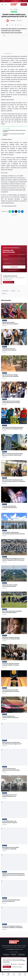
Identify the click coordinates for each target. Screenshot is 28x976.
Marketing (22, 964)
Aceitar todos (7, 966)
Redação (13, 20)
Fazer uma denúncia (8, 282)
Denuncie (24, 4)
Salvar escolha (6, 969)
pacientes (4, 293)
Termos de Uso (21, 954)
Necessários (7, 964)
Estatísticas (15, 964)
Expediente (13, 954)
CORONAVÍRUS (5, 290)
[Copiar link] (21, 25)
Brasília (4, 320)
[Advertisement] (14, 230)
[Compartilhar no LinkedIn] (18, 25)
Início (11, 9)
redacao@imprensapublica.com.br (15, 949)
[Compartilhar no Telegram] (15, 25)
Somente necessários (17, 966)
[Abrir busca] (5, 4)
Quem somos (6, 954)
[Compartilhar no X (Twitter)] (13, 25)
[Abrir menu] (2, 4)
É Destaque (15, 9)
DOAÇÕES (13, 290)
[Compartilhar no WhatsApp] (7, 25)
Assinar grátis (14, 266)
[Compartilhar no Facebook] (10, 25)
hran (19, 290)
